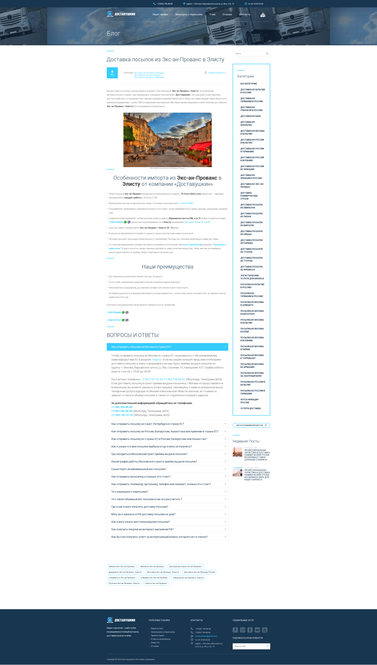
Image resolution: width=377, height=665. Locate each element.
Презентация (157, 635)
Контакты (244, 14)
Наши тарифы (160, 14)
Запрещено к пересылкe (188, 14)
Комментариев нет (216, 73)
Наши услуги (157, 628)
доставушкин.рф (193, 244)
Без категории (248, 84)
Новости (155, 642)
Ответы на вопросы (160, 639)
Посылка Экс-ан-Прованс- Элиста (124, 583)
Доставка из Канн (250, 116)
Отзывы (227, 14)
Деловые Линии (193, 222)
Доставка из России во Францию (149, 73)
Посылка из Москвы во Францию (149, 77)
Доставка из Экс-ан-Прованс (147, 75)
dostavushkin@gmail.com (206, 636)
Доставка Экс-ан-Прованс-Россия (199, 572)
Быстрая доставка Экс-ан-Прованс (185, 566)
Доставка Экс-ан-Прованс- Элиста (163, 572)
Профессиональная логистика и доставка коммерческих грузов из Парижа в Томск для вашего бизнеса (257, 455)
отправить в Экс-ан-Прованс (122, 578)
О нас (213, 14)
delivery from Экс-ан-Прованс (122, 566)
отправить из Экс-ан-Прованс (154, 578)
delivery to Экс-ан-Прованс (152, 566)
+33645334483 (186, 203)
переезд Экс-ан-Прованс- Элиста (188, 578)
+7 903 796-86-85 (121, 411)
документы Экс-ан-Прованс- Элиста (125, 572)
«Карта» (157, 359)
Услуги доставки (250, 408)
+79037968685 (116, 222)
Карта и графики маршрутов (249, 425)
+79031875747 (114, 320)
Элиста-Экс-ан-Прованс (156, 583)
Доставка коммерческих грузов (249, 196)
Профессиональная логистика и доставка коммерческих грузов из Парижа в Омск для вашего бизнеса (257, 475)
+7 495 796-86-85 (121, 407)
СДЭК (207, 222)
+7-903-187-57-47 (152, 379)
